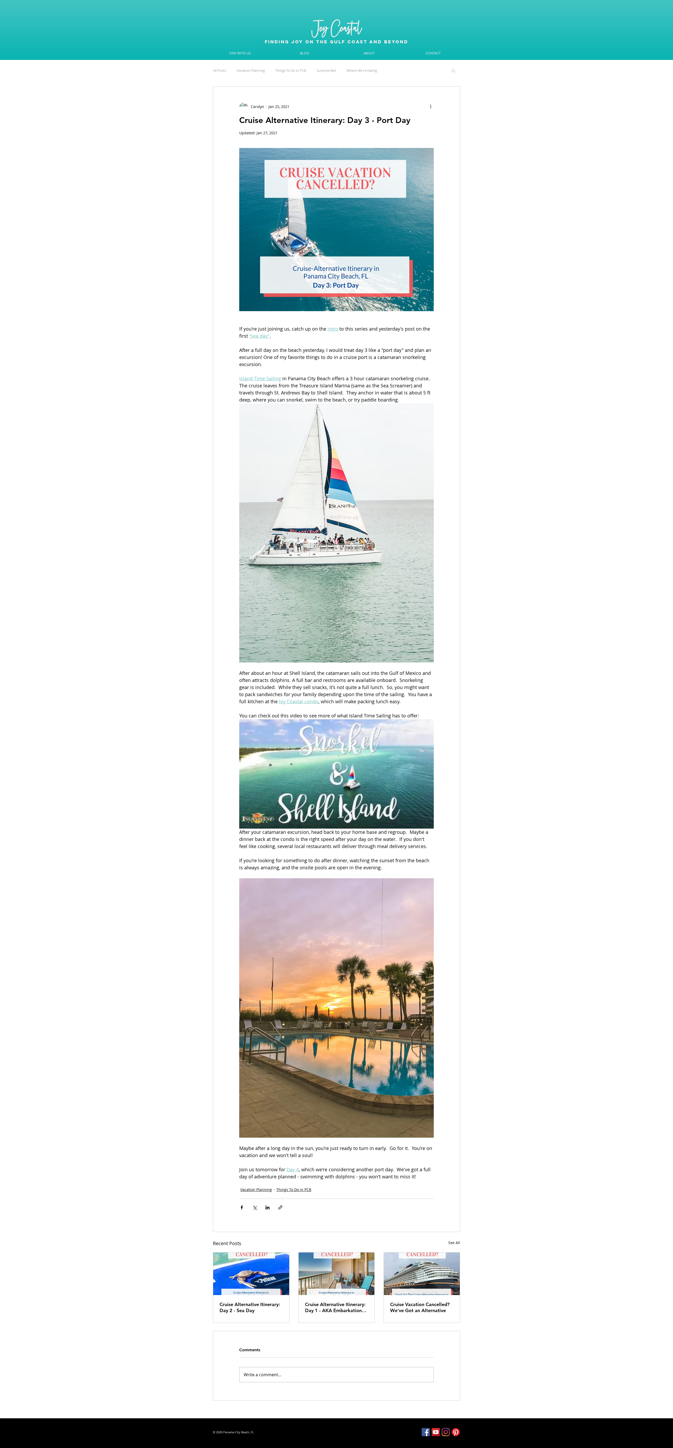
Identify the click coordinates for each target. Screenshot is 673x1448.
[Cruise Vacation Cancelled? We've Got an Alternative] (422, 1273)
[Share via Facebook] (241, 1207)
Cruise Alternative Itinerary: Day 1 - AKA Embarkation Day (335, 1307)
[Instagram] (446, 1432)
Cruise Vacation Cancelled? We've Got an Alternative (420, 1307)
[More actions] (430, 106)
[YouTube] (436, 1432)
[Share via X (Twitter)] (254, 1207)
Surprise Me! (326, 70)
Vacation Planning (251, 70)
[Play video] (336, 774)
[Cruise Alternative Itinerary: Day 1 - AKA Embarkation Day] (337, 1273)
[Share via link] (280, 1207)
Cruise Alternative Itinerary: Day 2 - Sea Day (250, 1307)
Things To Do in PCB (290, 70)
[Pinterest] (456, 1432)
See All (454, 1242)
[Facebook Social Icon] (426, 1432)
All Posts (219, 70)
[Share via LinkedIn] (267, 1207)
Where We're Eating (361, 70)
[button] (453, 70)
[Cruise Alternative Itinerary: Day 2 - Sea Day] (251, 1273)
